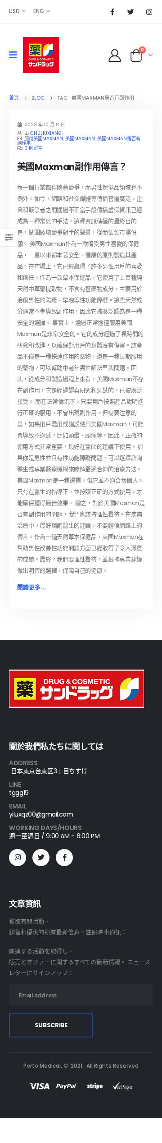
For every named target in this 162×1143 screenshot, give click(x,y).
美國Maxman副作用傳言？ (72, 167)
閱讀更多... (31, 587)
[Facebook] (112, 11)
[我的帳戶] (114, 55)
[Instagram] (149, 11)
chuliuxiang (46, 133)
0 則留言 (33, 148)
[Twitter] (130, 11)
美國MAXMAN (80, 138)
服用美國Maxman (43, 138)
